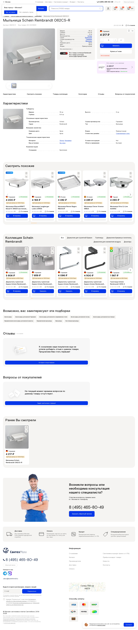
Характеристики (9, 94)
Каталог (72, 557)
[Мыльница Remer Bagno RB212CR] (69, 182)
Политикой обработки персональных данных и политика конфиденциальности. (19, 619)
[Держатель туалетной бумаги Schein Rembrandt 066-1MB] (95, 258)
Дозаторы (127, 242)
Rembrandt (88, 38)
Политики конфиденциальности (22, 603)
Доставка (48, 2)
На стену (62, 143)
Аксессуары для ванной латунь (80, 317)
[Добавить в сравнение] (132, 30)
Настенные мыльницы (72, 321)
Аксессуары (8, 317)
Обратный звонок (129, 2)
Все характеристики (65, 49)
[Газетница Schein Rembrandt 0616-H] (121, 258)
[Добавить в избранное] (129, 30)
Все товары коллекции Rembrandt (80, 53)
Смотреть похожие (34, 94)
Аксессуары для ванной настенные (103, 317)
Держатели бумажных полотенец (118, 238)
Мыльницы (58, 321)
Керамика (68, 141)
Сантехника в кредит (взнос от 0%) (116, 554)
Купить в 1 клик (116, 51)
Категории (83, 94)
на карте (89, 587)
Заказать (116, 46)
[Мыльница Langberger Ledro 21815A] (43, 182)
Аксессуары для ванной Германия (25, 317)
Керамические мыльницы (44, 321)
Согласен (129, 624)
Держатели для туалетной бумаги (79, 238)
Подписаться (32, 591)
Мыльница (89, 41)
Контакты (81, 2)
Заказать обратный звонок (82, 514)
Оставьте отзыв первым (46, 362)
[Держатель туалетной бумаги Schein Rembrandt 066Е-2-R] (43, 258)
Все (62, 238)
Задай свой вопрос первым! (46, 403)
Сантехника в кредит (61, 2)
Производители (75, 561)
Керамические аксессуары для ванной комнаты (18, 321)
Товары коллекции (60, 94)
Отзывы (101, 94)
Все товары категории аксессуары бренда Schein (78, 55)
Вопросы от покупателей (125, 94)
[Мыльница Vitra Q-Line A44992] (121, 182)
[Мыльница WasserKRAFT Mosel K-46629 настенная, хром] (17, 182)
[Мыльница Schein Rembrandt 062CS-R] (17, 437)
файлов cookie (101, 625)
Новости (106, 561)
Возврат (73, 2)
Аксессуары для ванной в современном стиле (53, 317)
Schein (90, 36)
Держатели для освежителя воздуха (107, 242)
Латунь (62, 141)
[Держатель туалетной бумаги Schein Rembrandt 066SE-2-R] (17, 258)
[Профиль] (108, 8)
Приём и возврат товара (112, 557)
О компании (39, 2)
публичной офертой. (10, 623)
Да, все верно (10, 12)
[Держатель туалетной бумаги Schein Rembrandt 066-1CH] (69, 258)
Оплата (71, 569)
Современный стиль (123, 133)
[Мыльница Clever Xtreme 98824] (95, 182)
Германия (89, 39)
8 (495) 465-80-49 (105, 2)
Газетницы (99, 238)
